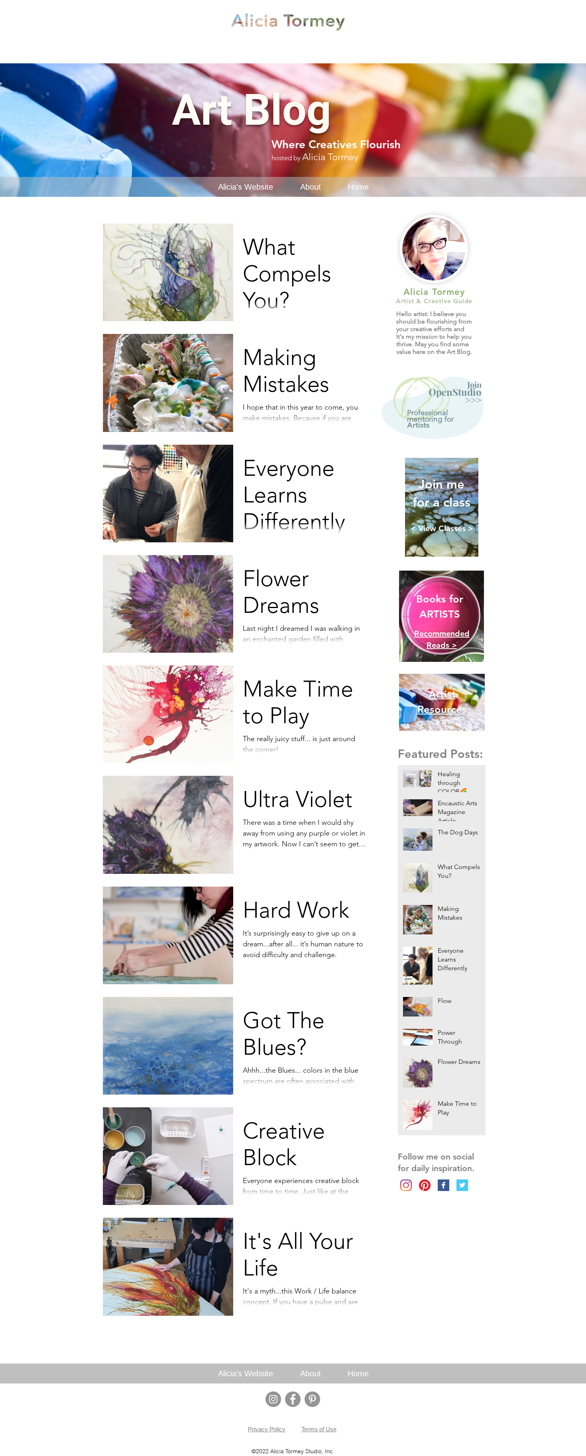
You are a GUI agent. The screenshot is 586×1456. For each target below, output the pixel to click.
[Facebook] (293, 1399)
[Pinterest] (425, 1185)
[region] (434, 410)
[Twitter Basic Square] (462, 1185)
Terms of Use (318, 1429)
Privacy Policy (266, 1429)
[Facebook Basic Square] (443, 1185)
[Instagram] (406, 1185)
